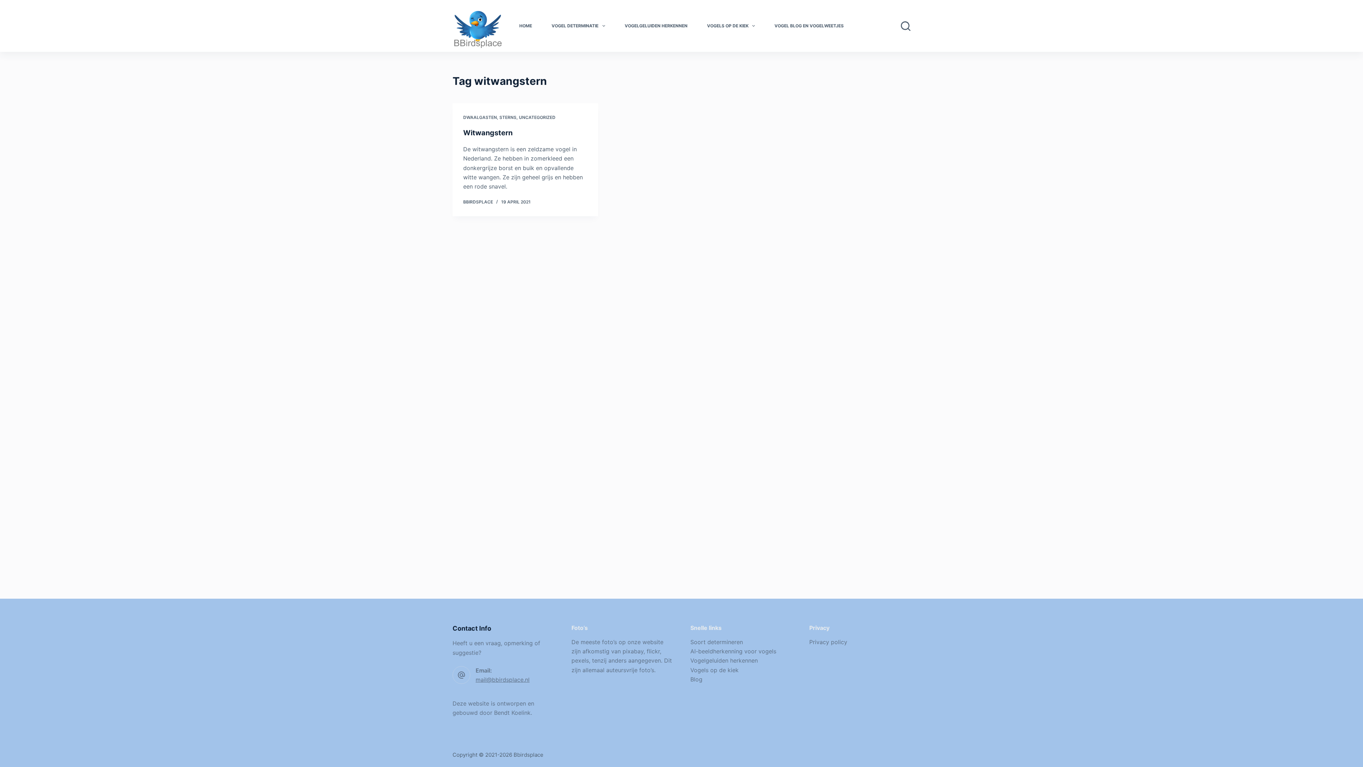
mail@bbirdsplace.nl (503, 679)
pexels (580, 660)
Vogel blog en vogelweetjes (809, 25)
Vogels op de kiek (728, 25)
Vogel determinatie (575, 25)
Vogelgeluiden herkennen (656, 25)
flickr (653, 651)
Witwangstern (488, 133)
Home (525, 25)
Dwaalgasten (480, 117)
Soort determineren (716, 642)
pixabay (633, 651)
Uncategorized (537, 117)
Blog (696, 679)
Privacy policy (828, 642)
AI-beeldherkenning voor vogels (733, 651)
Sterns (507, 117)
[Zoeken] (905, 26)
